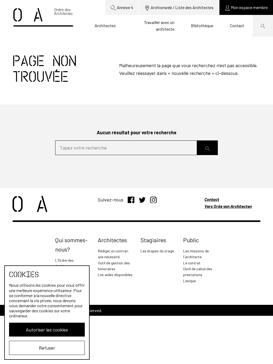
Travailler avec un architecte (159, 26)
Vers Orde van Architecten (228, 206)
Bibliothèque (202, 25)
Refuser (47, 348)
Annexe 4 (124, 7)
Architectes (105, 25)
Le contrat (191, 263)
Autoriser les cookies (47, 330)
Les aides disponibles (115, 274)
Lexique (189, 280)
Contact (237, 25)
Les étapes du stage (157, 251)
